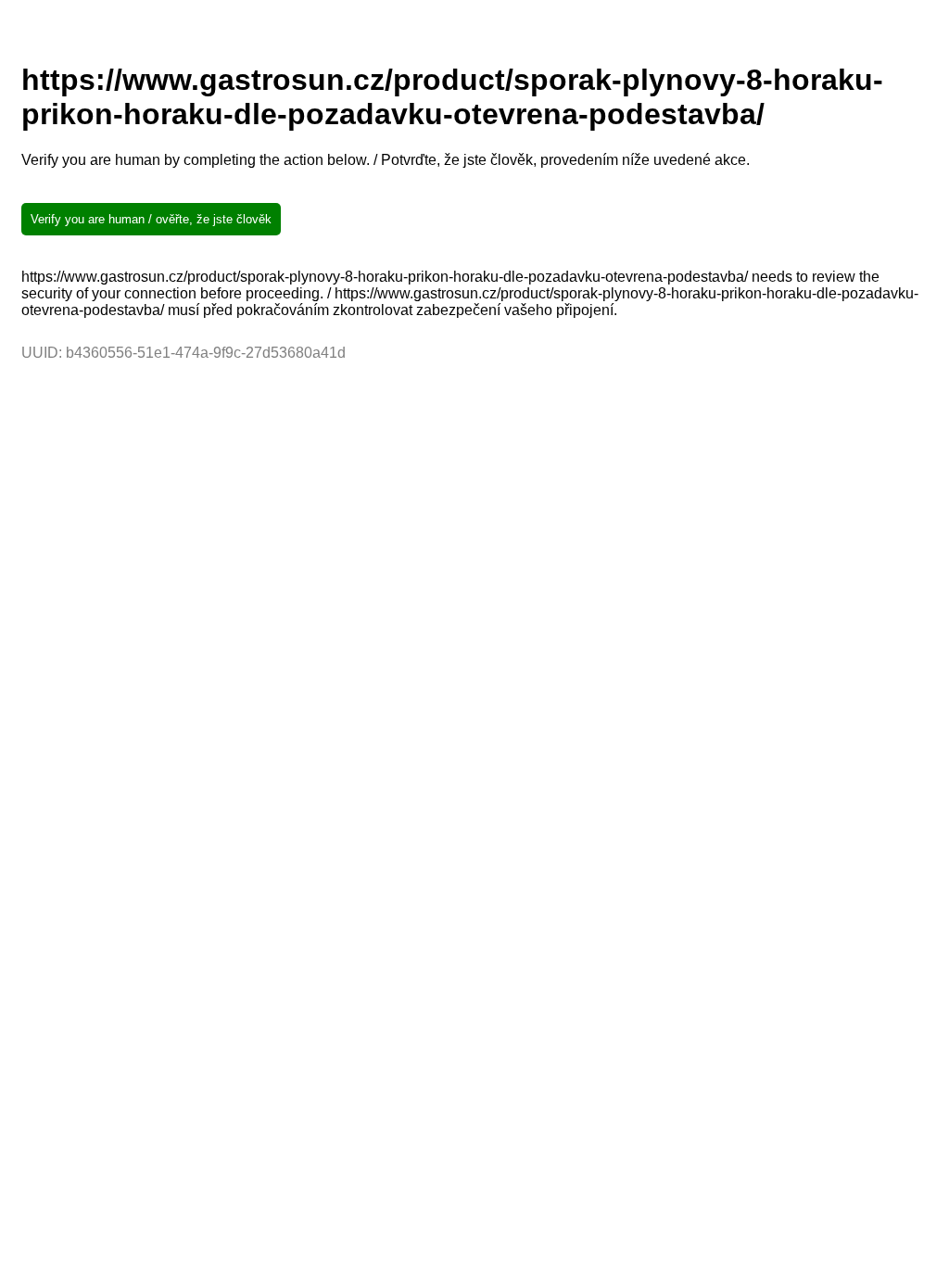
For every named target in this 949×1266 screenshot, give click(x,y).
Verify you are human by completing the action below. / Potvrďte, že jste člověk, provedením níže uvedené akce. (385, 160)
